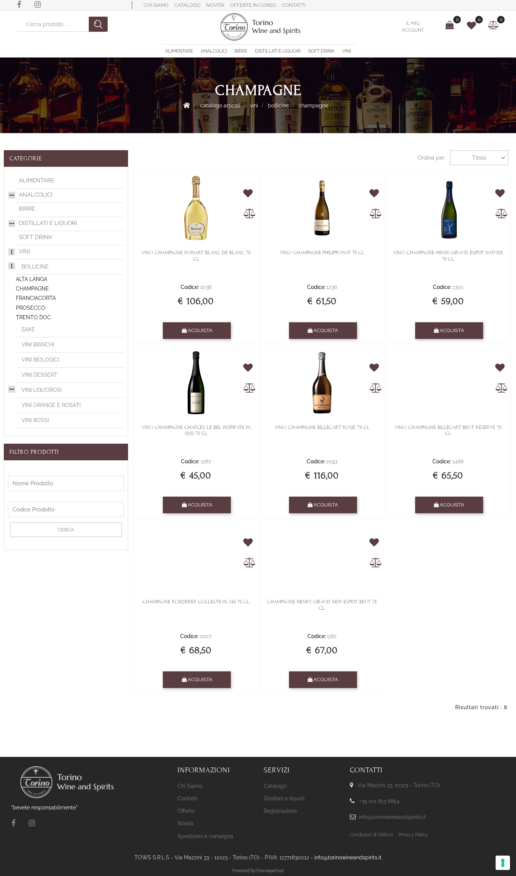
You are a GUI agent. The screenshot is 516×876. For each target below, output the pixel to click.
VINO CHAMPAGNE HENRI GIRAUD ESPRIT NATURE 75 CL (448, 256)
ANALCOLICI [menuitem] (214, 51)
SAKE (28, 329)
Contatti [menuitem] (187, 798)
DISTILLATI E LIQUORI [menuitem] (278, 51)
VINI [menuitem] (346, 51)
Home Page (186, 105)
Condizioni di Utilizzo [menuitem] (371, 834)
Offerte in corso (253, 5)
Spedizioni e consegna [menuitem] (205, 836)
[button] (98, 24)
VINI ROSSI (35, 420)
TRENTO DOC (33, 317)
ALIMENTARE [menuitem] (179, 51)
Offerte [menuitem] (186, 811)
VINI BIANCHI (38, 345)
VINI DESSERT (39, 375)
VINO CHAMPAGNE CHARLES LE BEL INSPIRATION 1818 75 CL (196, 430)
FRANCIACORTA (36, 298)
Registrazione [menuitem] (280, 811)
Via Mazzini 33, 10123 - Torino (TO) (399, 785)
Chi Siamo (156, 5)
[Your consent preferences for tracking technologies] (503, 863)
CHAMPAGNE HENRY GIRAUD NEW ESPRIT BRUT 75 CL (322, 605)
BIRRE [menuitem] (241, 51)
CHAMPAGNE (313, 106)
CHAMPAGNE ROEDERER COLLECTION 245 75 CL (195, 602)
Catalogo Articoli (220, 106)
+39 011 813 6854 (379, 801)
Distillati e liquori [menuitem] (284, 798)
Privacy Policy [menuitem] (413, 834)
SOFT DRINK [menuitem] (321, 51)
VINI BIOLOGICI (40, 360)
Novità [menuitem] (185, 823)
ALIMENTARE (36, 180)
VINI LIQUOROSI (42, 390)
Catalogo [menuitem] (275, 786)
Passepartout (270, 870)
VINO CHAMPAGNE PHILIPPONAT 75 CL (322, 253)
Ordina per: (431, 158)
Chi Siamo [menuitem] (190, 786)
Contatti (294, 5)
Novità (215, 5)
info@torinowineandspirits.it (392, 817)
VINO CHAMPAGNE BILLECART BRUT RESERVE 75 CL (448, 430)
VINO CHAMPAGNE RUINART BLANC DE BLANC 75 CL (196, 256)
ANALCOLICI (36, 194)
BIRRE (27, 208)
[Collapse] (11, 251)
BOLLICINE (278, 106)
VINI (254, 106)
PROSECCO (30, 308)
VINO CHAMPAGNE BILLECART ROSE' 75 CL (322, 427)
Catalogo (187, 5)
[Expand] (11, 194)
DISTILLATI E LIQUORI (48, 223)
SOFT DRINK (36, 237)
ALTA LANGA (31, 279)
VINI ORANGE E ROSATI (51, 405)
